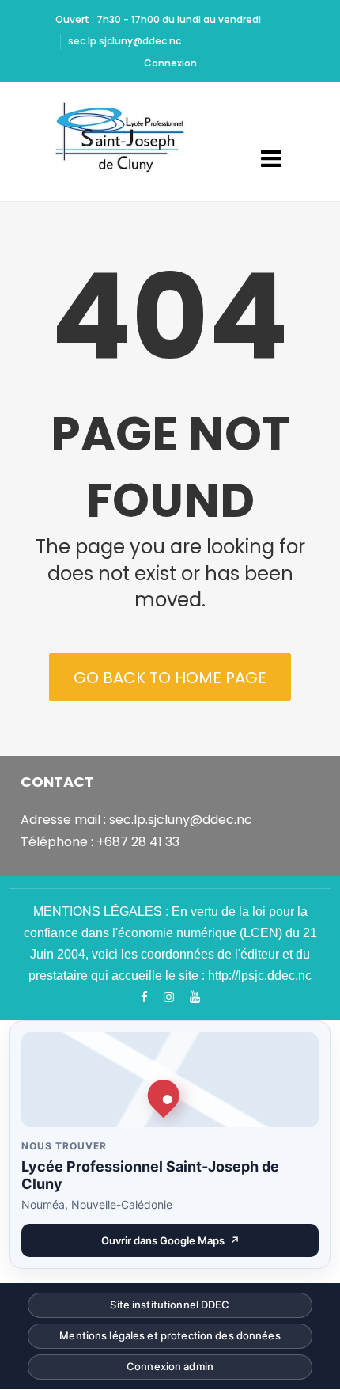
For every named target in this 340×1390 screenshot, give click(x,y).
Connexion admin (170, 1370)
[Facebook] (144, 997)
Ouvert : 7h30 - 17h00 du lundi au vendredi (158, 19)
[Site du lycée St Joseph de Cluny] (125, 141)
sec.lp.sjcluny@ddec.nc (124, 40)
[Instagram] (169, 997)
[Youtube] (195, 997)
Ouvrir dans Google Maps (209, 1243)
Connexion (170, 63)
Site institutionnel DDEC (169, 1308)
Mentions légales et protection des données (169, 1339)
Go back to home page (170, 678)
